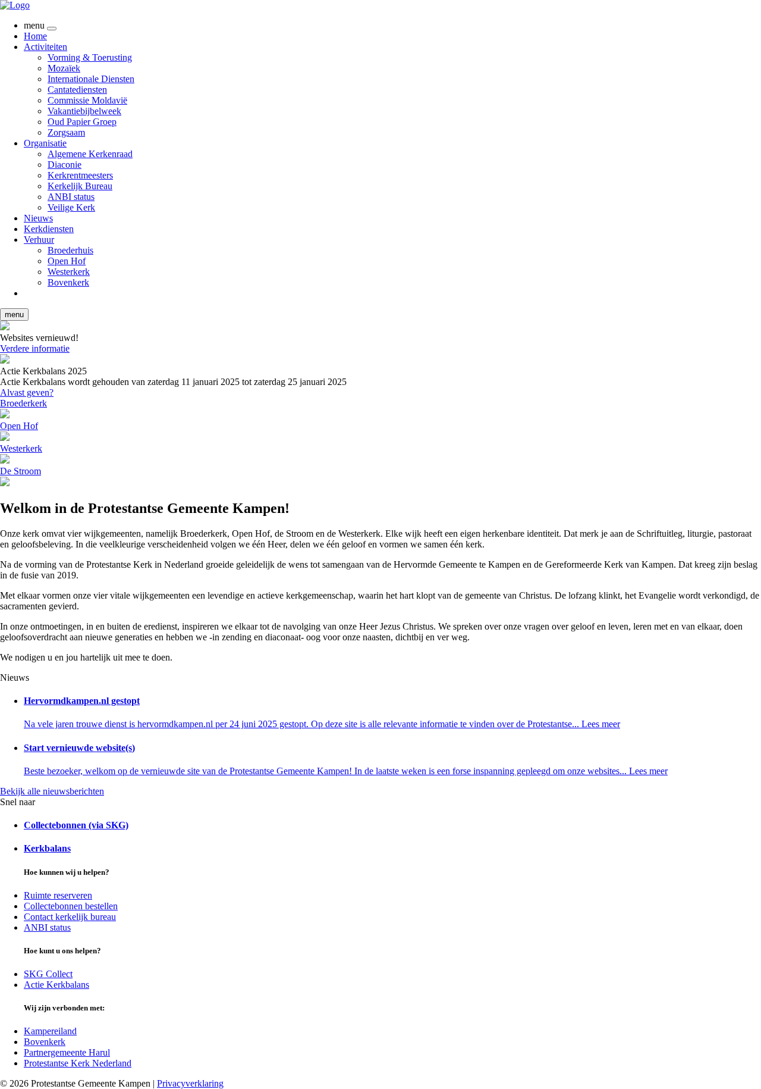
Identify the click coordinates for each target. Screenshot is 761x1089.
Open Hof (67, 261)
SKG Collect (48, 974)
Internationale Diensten (91, 79)
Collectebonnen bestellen (71, 906)
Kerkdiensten (49, 229)
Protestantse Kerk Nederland (77, 1063)
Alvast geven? (27, 392)
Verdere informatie (35, 348)
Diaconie (64, 164)
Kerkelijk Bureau (80, 186)
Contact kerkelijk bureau (70, 917)
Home (35, 36)
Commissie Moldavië (87, 100)
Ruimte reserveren (58, 895)
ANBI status (71, 197)
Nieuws (38, 218)
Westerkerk (69, 272)
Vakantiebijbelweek (84, 111)
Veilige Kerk (71, 207)
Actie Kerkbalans (56, 985)
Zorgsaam (66, 132)
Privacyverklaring (190, 1083)
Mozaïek (64, 68)
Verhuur (39, 239)
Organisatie (45, 143)
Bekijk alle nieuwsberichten (52, 791)
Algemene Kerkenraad (90, 154)
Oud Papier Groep (82, 122)
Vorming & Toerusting (90, 57)
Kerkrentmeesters (80, 175)
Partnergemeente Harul (67, 1052)
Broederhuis (70, 250)
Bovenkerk (68, 282)
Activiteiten (45, 47)
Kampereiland (50, 1031)
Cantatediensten (77, 90)
